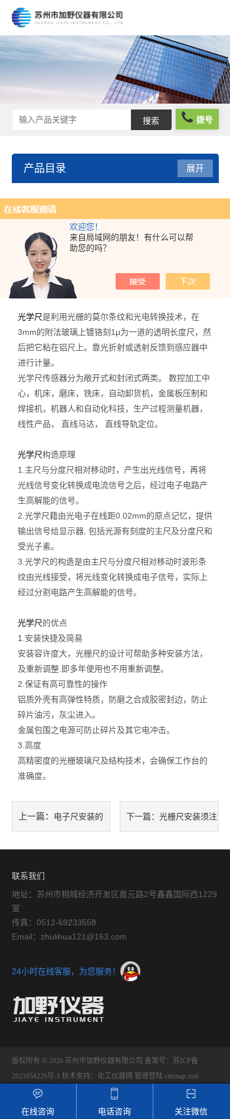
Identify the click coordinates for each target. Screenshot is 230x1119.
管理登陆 (148, 1076)
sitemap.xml (181, 1076)
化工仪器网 (115, 1076)
